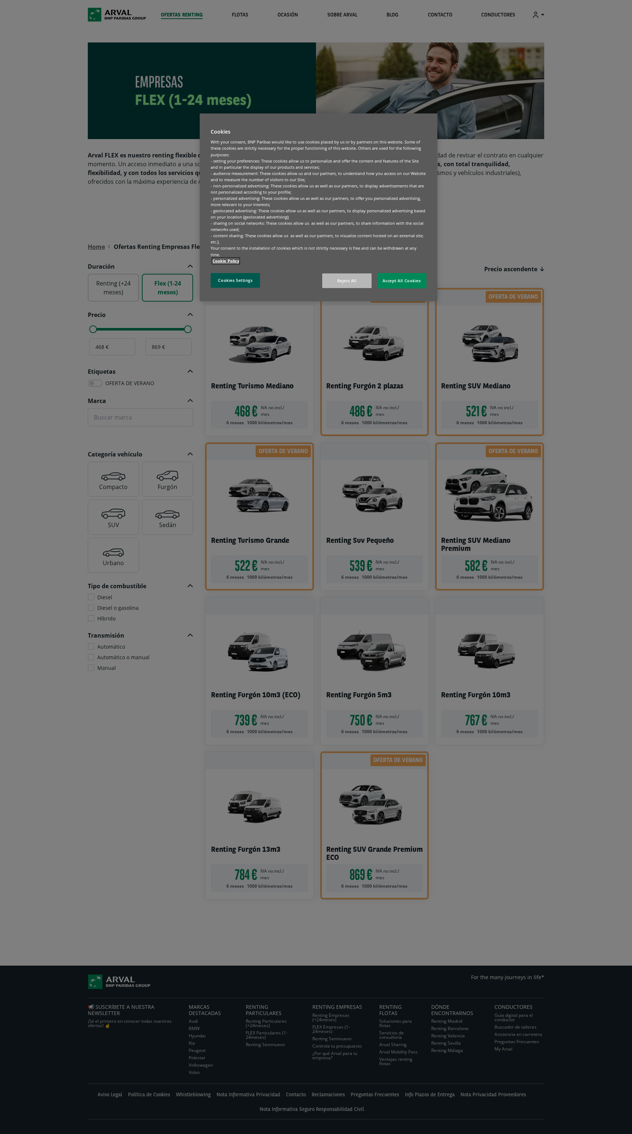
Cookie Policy (225, 261)
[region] (318, 207)
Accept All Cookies (402, 280)
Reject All (347, 280)
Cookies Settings (235, 280)
